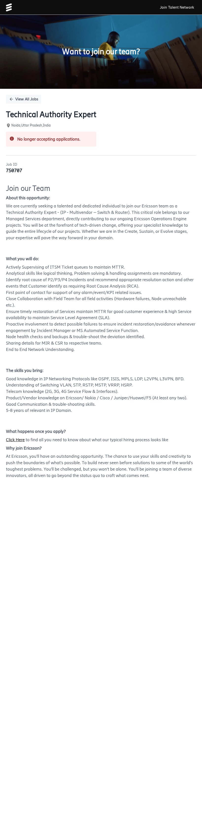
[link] (9, 7)
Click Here (15, 439)
